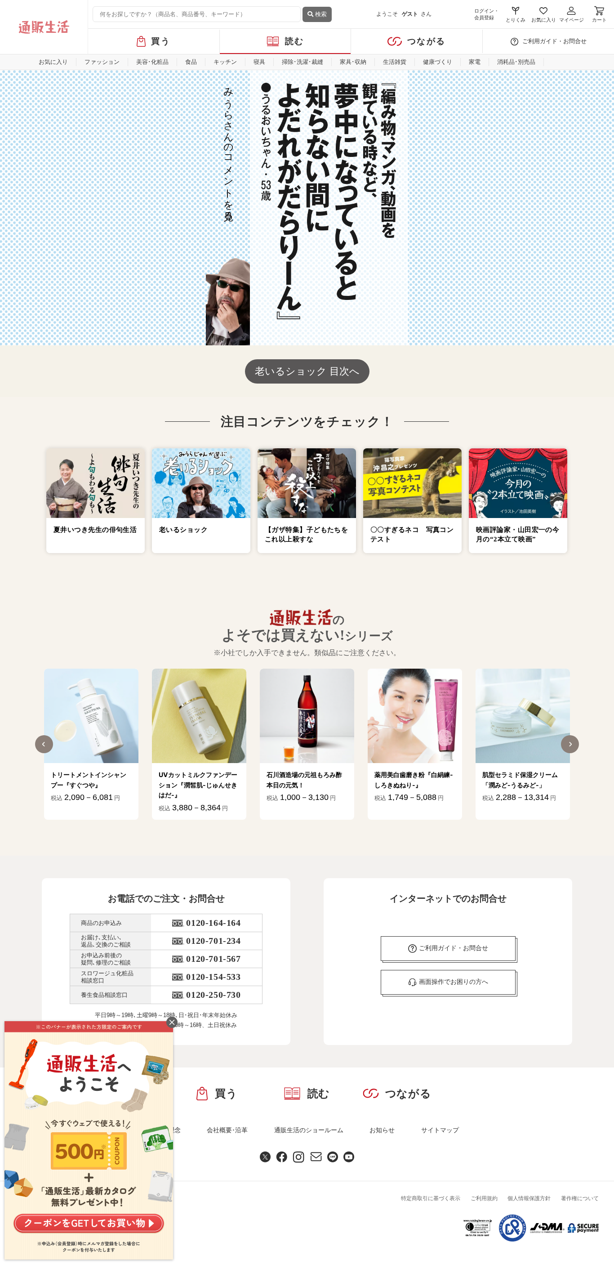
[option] (91, 744)
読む (294, 41)
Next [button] (570, 744)
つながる (426, 41)
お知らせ (382, 1130)
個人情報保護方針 (529, 1198)
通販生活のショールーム (308, 1130)
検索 (320, 14)
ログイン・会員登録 (486, 14)
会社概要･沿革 (227, 1130)
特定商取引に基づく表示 (430, 1198)
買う (160, 41)
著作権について (580, 1198)
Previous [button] (44, 744)
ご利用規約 (484, 1198)
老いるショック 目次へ (307, 371)
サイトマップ (440, 1130)
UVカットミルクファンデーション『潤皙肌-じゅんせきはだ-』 (198, 785)
